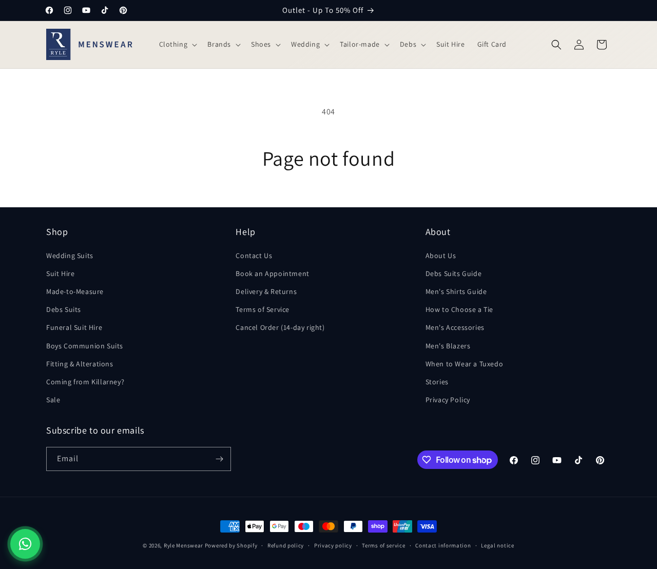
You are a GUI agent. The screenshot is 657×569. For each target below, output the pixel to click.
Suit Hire (60, 273)
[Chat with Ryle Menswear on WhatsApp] (25, 544)
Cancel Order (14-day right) (280, 327)
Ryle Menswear (183, 545)
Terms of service (383, 545)
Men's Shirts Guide (456, 291)
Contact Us (254, 255)
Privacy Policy (448, 399)
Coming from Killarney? (85, 381)
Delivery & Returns (266, 291)
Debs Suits (63, 309)
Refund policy (285, 545)
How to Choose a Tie (459, 309)
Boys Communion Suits (84, 345)
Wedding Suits (69, 255)
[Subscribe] (219, 459)
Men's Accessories (455, 327)
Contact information (443, 545)
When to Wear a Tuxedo (465, 363)
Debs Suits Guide (454, 273)
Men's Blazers (448, 345)
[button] (177, 44)
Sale (53, 399)
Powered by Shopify (231, 545)
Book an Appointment (272, 273)
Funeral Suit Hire (74, 327)
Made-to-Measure (75, 291)
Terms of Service (262, 309)
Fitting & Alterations (79, 363)
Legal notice (497, 545)
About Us (441, 255)
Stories (437, 381)
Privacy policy (333, 545)
